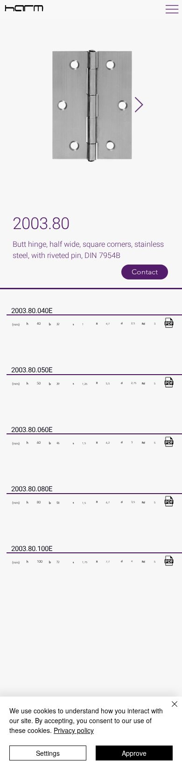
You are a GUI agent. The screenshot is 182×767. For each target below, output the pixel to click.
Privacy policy (74, 730)
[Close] (169, 709)
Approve (134, 753)
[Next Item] (139, 105)
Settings (48, 753)
